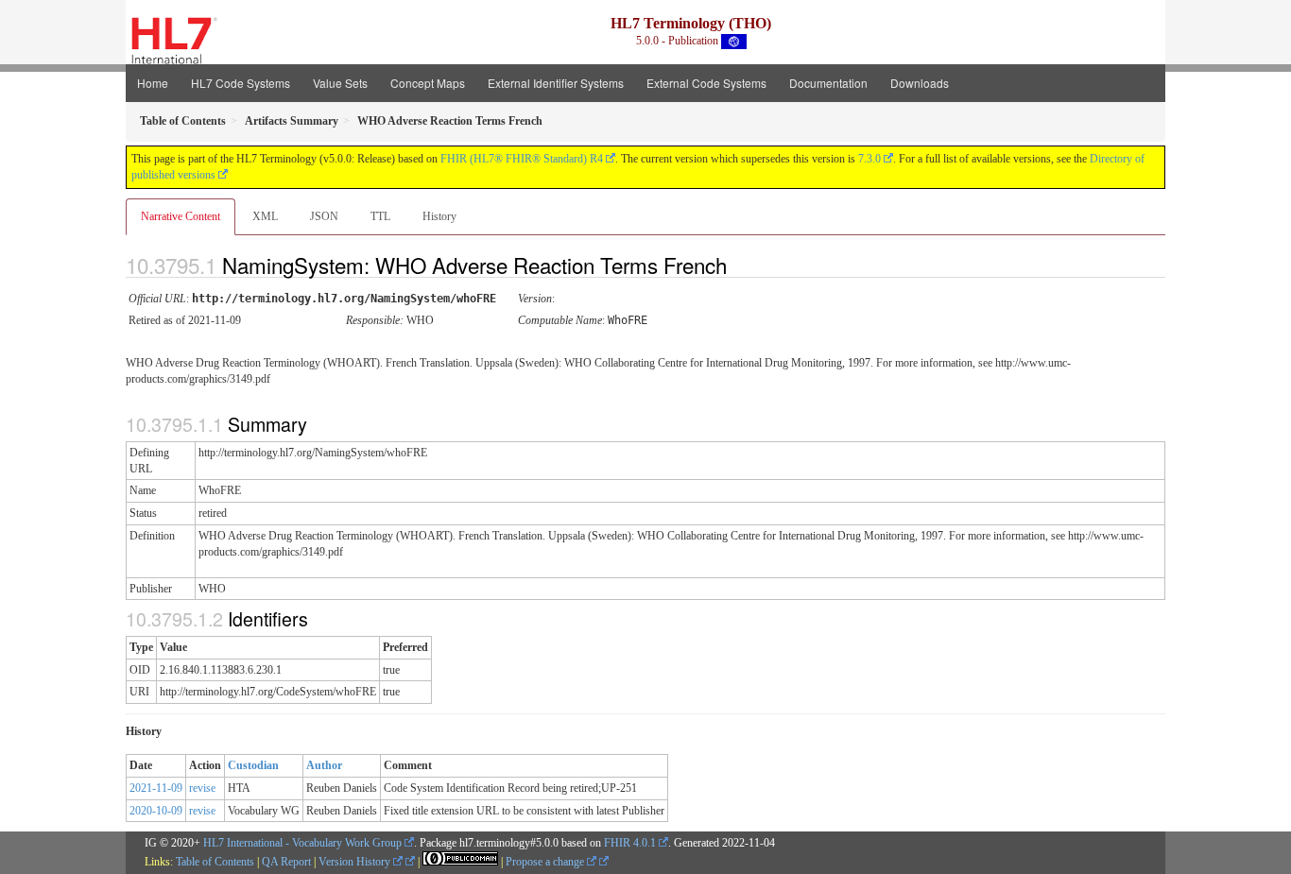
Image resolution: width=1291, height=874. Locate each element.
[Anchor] (742, 264)
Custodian (253, 765)
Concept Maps (427, 83)
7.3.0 (869, 158)
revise (202, 788)
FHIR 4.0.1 (630, 842)
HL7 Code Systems (240, 83)
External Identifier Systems (556, 83)
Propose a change (546, 861)
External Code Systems (706, 83)
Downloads (919, 83)
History (439, 216)
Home (152, 83)
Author (324, 765)
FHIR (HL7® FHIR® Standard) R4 (521, 158)
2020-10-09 (155, 810)
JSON (324, 216)
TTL (380, 216)
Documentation (828, 83)
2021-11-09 (155, 788)
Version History (355, 861)
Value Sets (340, 83)
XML (265, 216)
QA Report (286, 861)
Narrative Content (180, 216)
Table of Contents (215, 861)
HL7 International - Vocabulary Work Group (302, 842)
